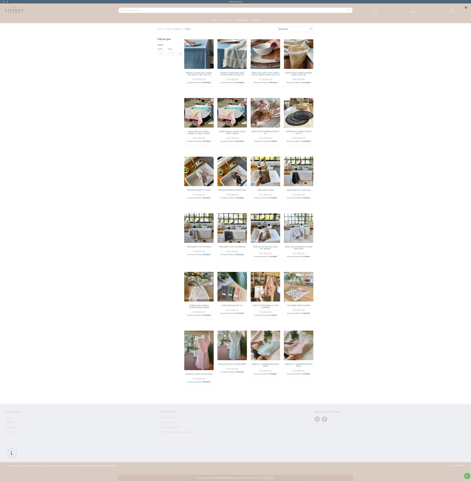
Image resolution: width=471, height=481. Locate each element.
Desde (160, 49)
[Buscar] (349, 10)
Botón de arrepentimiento (105, 466)
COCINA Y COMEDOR (173, 29)
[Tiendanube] (457, 466)
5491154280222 (170, 417)
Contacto (256, 20)
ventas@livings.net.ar (172, 427)
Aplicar (180, 54)
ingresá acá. (87, 466)
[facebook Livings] (7, 1)
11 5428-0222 (169, 422)
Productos (225, 20)
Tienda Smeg (242, 20)
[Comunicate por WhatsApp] (467, 476)
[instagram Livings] (4, 1)
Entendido (269, 478)
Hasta (170, 49)
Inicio (213, 20)
